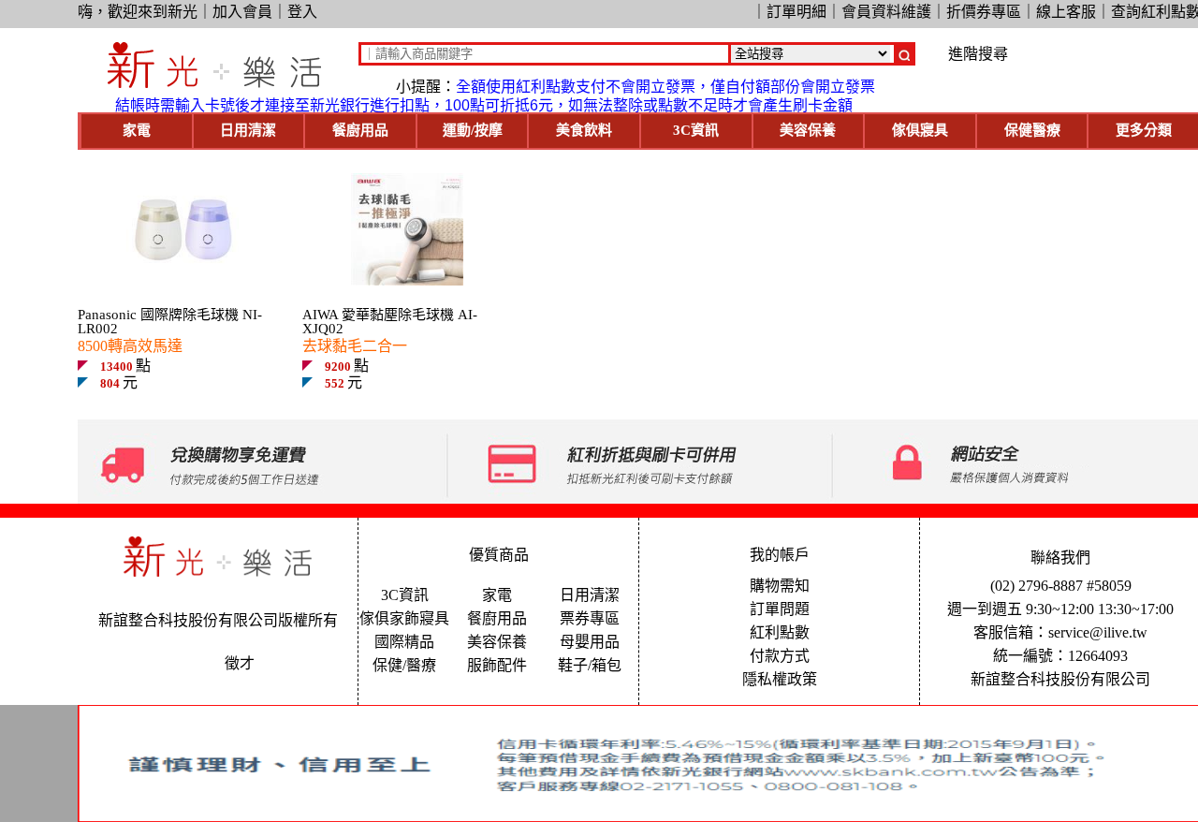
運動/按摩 (473, 130)
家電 (137, 130)
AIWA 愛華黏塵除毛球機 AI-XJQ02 (389, 321)
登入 (302, 12)
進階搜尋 (978, 54)
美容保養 (808, 130)
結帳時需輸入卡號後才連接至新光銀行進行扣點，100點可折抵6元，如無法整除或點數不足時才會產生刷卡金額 (484, 105)
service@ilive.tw (1097, 632)
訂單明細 (796, 12)
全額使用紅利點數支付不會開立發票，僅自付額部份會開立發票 (665, 87)
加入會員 (242, 12)
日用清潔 (248, 130)
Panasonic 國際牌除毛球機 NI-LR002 (170, 321)
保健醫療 (1032, 130)
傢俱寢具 (920, 130)
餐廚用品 (360, 130)
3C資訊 (696, 130)
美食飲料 (584, 130)
